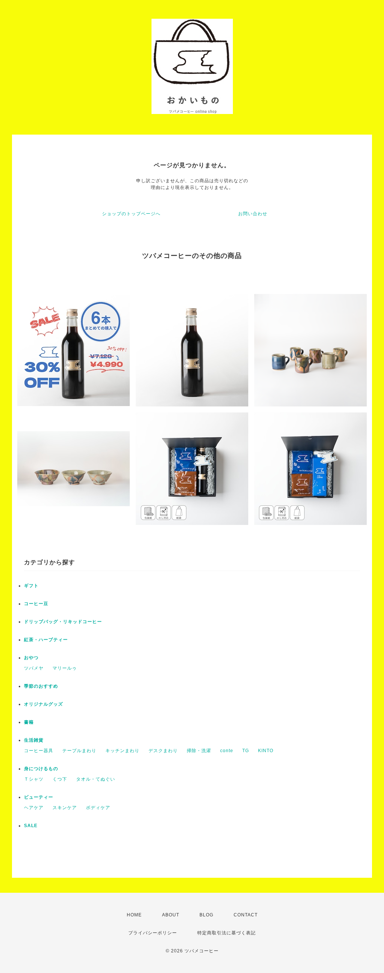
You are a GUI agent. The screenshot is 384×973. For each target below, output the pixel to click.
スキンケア (64, 807)
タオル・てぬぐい (95, 779)
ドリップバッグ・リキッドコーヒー (63, 621)
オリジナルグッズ (43, 704)
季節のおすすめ (41, 686)
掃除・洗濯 (199, 750)
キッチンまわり (122, 750)
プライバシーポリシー (152, 933)
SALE (31, 825)
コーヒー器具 (38, 750)
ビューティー (38, 797)
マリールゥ (64, 668)
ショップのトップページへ (131, 213)
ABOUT (170, 915)
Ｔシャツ (34, 779)
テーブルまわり (79, 750)
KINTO (265, 750)
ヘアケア (34, 807)
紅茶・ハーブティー (46, 639)
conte (226, 750)
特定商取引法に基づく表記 (226, 933)
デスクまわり (163, 750)
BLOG (206, 915)
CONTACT (246, 915)
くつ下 (59, 779)
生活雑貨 (34, 740)
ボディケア (98, 807)
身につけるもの (41, 768)
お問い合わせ (252, 213)
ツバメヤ (34, 668)
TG (245, 750)
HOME (134, 915)
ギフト (31, 585)
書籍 (29, 722)
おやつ (31, 657)
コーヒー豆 (36, 603)
